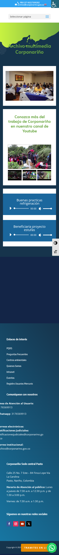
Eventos (10, 377)
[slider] (46, 208)
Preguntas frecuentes (17, 354)
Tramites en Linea (38, 547)
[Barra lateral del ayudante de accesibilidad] (55, 4)
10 (39, 97)
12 (44, 97)
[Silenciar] (40, 208)
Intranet (10, 371)
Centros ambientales (16, 360)
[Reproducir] (10, 208)
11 (42, 97)
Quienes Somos (14, 366)
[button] (52, 548)
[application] (29, 208)
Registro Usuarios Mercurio (20, 383)
